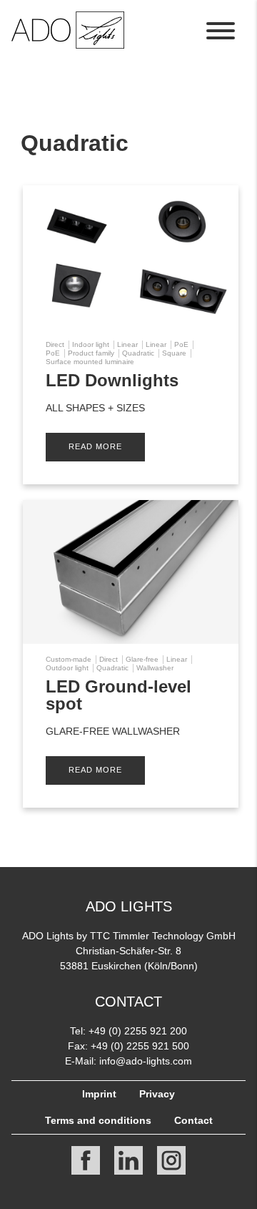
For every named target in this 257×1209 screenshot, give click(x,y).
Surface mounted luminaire (90, 362)
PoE (181, 344)
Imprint (99, 1094)
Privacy (157, 1094)
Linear (127, 344)
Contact (193, 1120)
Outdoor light (67, 668)
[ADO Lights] (67, 45)
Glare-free (142, 659)
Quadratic (138, 353)
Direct (55, 344)
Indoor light (90, 344)
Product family (91, 353)
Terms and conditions (98, 1120)
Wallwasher (154, 668)
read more (95, 446)
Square (174, 353)
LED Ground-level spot (118, 695)
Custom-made (68, 659)
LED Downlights (112, 380)
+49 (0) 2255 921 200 (138, 1031)
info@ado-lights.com (145, 1061)
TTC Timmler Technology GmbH (163, 935)
